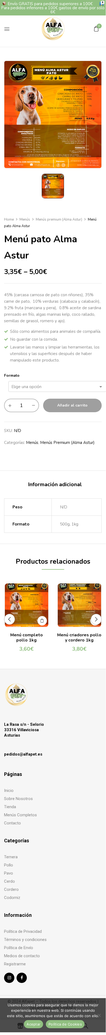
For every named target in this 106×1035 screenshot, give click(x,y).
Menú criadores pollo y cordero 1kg (79, 637)
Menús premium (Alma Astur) (59, 219)
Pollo (8, 865)
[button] (96, 28)
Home (9, 219)
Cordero (11, 889)
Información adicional (55, 484)
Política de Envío (18, 947)
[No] (99, 1015)
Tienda (10, 806)
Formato (12, 375)
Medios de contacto (22, 955)
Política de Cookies (65, 1024)
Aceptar (33, 1024)
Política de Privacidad (23, 931)
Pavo (8, 873)
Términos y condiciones (25, 939)
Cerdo (9, 881)
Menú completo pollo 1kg (26, 637)
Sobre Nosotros (18, 798)
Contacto (12, 823)
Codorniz (12, 897)
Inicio (9, 790)
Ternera (11, 857)
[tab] (55, 484)
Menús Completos (20, 814)
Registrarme (15, 964)
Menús (25, 219)
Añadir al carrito (72, 405)
